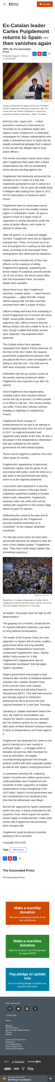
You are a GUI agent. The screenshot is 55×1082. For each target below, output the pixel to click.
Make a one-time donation (27, 943)
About (8, 1020)
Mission (9, 1026)
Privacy (9, 1032)
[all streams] (51, 1078)
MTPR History (12, 1028)
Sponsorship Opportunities (17, 1030)
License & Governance (16, 1040)
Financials (10, 1042)
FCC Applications (13, 1044)
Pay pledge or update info (27, 976)
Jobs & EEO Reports (15, 1049)
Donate (46, 4)
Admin (8, 1035)
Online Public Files (14, 1046)
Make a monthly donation (27, 910)
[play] (4, 1078)
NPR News (18, 850)
